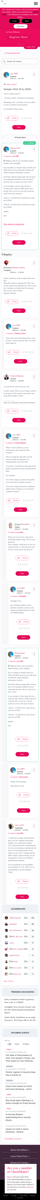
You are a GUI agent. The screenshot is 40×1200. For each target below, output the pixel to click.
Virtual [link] (17, 1044)
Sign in (9, 1177)
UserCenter (20, 1198)
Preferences (20, 26)
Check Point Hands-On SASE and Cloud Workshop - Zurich (19, 1087)
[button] (14, 21)
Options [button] (35, 53)
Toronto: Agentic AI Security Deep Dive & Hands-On (20, 1073)
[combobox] (20, 61)
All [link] (10, 1044)
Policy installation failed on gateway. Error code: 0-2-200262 (19, 1000)
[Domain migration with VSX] (36, 137)
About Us (33, 1195)
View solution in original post (13, 224)
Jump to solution (11, 84)
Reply (19, 127)
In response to (11, 156)
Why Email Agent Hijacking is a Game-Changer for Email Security (21, 1101)
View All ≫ (8, 981)
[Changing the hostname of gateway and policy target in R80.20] (4, 137)
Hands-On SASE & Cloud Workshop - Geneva (17, 1130)
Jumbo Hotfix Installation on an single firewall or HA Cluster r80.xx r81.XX (20, 1018)
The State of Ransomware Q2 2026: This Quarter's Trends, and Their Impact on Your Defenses (20, 1058)
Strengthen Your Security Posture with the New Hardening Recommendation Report (19, 1010)
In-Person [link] (26, 1044)
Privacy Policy (23, 1195)
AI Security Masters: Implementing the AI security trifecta (18, 1117)
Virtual (9, 1049)
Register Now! (18, 37)
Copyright (13, 1195)
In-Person (9, 1066)
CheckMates (12, 1139)
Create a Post (31, 47)
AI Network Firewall (12, 53)
